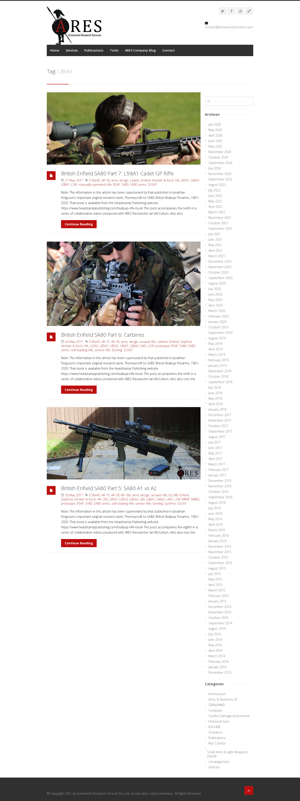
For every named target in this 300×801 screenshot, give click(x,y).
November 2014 (219, 612)
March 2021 (216, 256)
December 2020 (219, 261)
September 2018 (220, 382)
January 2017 (217, 475)
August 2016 (217, 502)
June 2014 (215, 639)
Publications (93, 50)
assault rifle (148, 342)
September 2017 (220, 431)
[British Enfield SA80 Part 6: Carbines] (124, 284)
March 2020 (216, 311)
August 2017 (217, 437)
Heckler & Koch (163, 180)
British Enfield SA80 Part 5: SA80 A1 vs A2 (109, 488)
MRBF (186, 499)
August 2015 (217, 568)
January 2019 (217, 365)
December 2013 (219, 672)
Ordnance (215, 732)
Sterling (117, 350)
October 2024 (218, 157)
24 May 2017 (74, 342)
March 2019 (216, 354)
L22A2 (94, 346)
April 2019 (215, 349)
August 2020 (217, 283)
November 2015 (219, 552)
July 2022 (214, 190)
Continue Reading (79, 224)
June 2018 (215, 393)
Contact (168, 50)
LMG (143, 346)
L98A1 (65, 184)
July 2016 (214, 508)
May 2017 (215, 453)
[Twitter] (223, 11)
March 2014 (216, 656)
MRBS (195, 499)
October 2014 (218, 618)
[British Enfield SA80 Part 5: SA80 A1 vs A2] (124, 443)
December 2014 (219, 607)
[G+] (249, 11)
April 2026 (215, 135)
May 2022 (215, 201)
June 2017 (215, 448)
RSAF (116, 184)
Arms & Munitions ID (222, 699)
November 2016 (219, 486)
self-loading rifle (82, 350)
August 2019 (217, 338)
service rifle (102, 350)
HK (177, 180)
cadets (135, 180)
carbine (162, 342)
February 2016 (218, 535)
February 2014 (218, 661)
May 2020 (215, 300)
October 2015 (218, 557)
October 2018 (218, 376)
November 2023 (219, 174)
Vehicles (214, 767)
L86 (142, 499)
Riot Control (216, 743)
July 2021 (214, 234)
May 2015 (215, 579)
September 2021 (220, 228)
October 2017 (218, 426)
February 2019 (218, 360)
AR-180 (126, 495)
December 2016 (219, 481)
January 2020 (217, 322)
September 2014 (220, 623)
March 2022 (216, 212)
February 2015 (218, 596)
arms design (119, 180)
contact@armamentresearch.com (229, 27)
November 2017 (219, 420)
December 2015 (219, 546)
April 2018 (215, 404)
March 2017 (216, 464)
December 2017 (219, 415)
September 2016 (220, 497)
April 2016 (215, 524)
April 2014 (215, 650)
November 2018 (219, 371)
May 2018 (215, 398)
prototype (162, 346)
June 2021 (215, 239)
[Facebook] (231, 11)
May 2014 (215, 645)
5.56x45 (94, 180)
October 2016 (218, 492)
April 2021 (215, 250)
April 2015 (215, 585)
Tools (114, 50)
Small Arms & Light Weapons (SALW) (227, 754)
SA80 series (138, 184)
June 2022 (215, 196)
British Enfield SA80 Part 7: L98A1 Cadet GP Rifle (117, 173)
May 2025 (215, 146)
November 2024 (219, 152)
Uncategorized (218, 762)
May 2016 (215, 519)
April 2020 (215, 305)
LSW (74, 184)
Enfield (146, 180)
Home (54, 50)
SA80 (124, 184)
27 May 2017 (74, 180)
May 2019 (215, 344)
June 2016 (215, 513)
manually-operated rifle (95, 184)
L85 (105, 499)
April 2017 (215, 459)
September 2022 (220, 179)
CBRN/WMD (216, 705)
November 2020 (219, 267)
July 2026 (214, 124)
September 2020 (220, 278)
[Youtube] (240, 11)
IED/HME (214, 727)
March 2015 (216, 590)
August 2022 (217, 185)
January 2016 (217, 541)
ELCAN (173, 495)
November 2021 (219, 217)
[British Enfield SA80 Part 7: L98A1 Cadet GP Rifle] (124, 128)
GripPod (186, 342)
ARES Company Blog (140, 50)
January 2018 (217, 409)
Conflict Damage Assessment (229, 716)
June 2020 (215, 294)
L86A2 (134, 346)
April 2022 (215, 207)
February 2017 (218, 470)
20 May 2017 (74, 495)
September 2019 (220, 333)
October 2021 (218, 223)
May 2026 (215, 130)
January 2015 (217, 601)
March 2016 (216, 530)
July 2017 (214, 442)
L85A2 (114, 346)
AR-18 (105, 180)
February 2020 (218, 316)
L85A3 (134, 499)
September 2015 (220, 563)
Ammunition (217, 694)
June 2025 (215, 141)
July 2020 (214, 289)
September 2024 (220, 163)
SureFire (170, 503)
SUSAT (152, 184)
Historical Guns (219, 721)
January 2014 (217, 667)
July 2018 (214, 387)
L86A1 (195, 180)
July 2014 (214, 634)
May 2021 (215, 245)
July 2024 (214, 168)
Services (72, 50)
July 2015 (214, 574)
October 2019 (218, 327)
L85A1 (185, 180)
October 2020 (218, 272)
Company (215, 710)
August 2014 (217, 629)
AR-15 (105, 342)
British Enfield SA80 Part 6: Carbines (102, 334)
